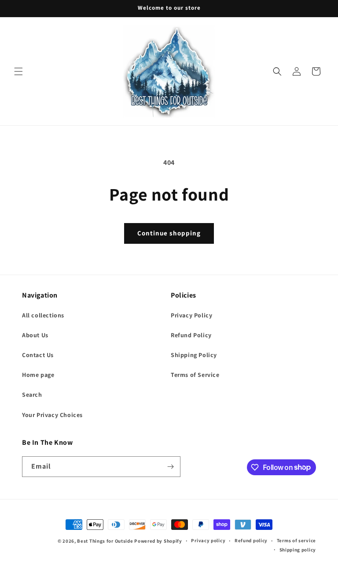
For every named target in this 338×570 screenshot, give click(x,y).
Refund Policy (191, 335)
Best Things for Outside (105, 541)
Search (32, 395)
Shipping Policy (194, 355)
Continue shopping (169, 233)
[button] (18, 71)
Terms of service (296, 540)
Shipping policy (297, 550)
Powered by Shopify (158, 541)
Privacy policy (208, 540)
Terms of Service (195, 375)
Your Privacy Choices (52, 415)
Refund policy (251, 540)
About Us (35, 335)
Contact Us (38, 355)
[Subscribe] (170, 466)
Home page (38, 375)
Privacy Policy (191, 315)
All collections (43, 315)
